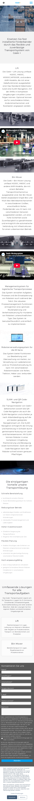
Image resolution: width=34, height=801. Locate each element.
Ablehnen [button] (22, 797)
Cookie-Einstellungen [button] (17, 793)
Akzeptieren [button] (12, 797)
